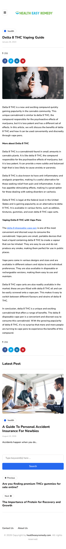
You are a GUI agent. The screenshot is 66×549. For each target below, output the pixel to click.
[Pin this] (22, 61)
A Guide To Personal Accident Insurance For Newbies (26, 428)
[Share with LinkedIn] (16, 61)
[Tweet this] (11, 61)
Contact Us (8, 528)
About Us (23, 528)
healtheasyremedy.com (39, 535)
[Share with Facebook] (5, 61)
